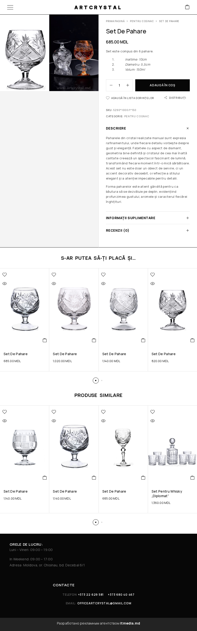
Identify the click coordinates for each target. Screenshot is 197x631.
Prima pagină (115, 21)
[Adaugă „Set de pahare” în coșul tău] (44, 340)
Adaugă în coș (162, 85)
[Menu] (10, 7)
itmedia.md (130, 623)
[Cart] (187, 7)
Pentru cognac (142, 21)
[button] (95, 380)
